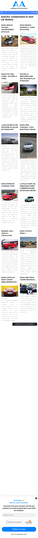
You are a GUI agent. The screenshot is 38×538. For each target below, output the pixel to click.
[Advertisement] (19, 412)
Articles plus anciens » (24, 324)
